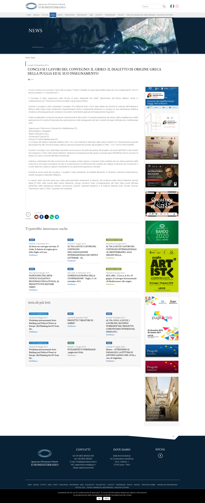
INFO (107, 498)
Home (27, 58)
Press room (70, 15)
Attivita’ (45, 15)
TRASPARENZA (110, 15)
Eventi (60, 15)
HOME (29, 15)
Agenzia (36, 15)
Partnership (82, 15)
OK (99, 498)
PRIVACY (121, 15)
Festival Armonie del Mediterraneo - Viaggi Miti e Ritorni (149, 15)
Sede (91, 15)
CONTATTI (98, 15)
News (53, 15)
